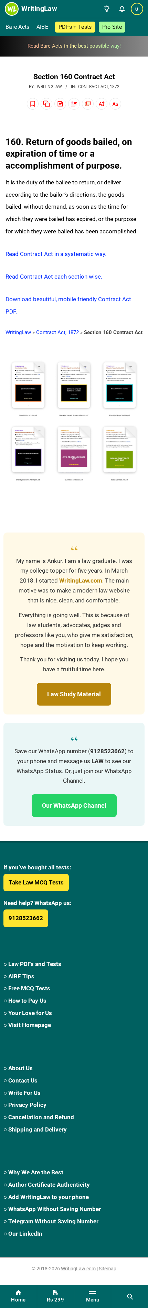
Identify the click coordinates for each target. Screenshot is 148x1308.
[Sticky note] (60, 104)
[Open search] (129, 1296)
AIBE (42, 27)
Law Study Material (74, 694)
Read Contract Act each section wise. (54, 276)
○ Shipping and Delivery (35, 1129)
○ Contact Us (20, 1080)
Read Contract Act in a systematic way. (56, 253)
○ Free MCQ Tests (26, 988)
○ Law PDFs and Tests (32, 964)
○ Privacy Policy (24, 1104)
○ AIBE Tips (18, 976)
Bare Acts (18, 27)
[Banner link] (74, 46)
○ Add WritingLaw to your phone (46, 1197)
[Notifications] (122, 9)
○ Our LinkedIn (22, 1233)
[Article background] (88, 104)
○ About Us (18, 1068)
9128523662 (26, 918)
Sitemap (107, 1268)
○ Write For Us (22, 1092)
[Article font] (115, 104)
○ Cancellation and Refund (38, 1117)
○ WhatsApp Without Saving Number (52, 1209)
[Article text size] (101, 104)
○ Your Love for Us (27, 1013)
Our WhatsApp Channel (74, 805)
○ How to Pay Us (24, 1000)
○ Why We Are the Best (33, 1172)
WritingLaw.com (80, 580)
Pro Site (112, 27)
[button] (107, 8)
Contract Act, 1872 (98, 86)
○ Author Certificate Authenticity (46, 1184)
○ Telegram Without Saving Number (50, 1221)
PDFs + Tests (75, 27)
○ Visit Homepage (27, 1025)
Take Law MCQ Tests (36, 882)
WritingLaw (18, 332)
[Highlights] (74, 104)
